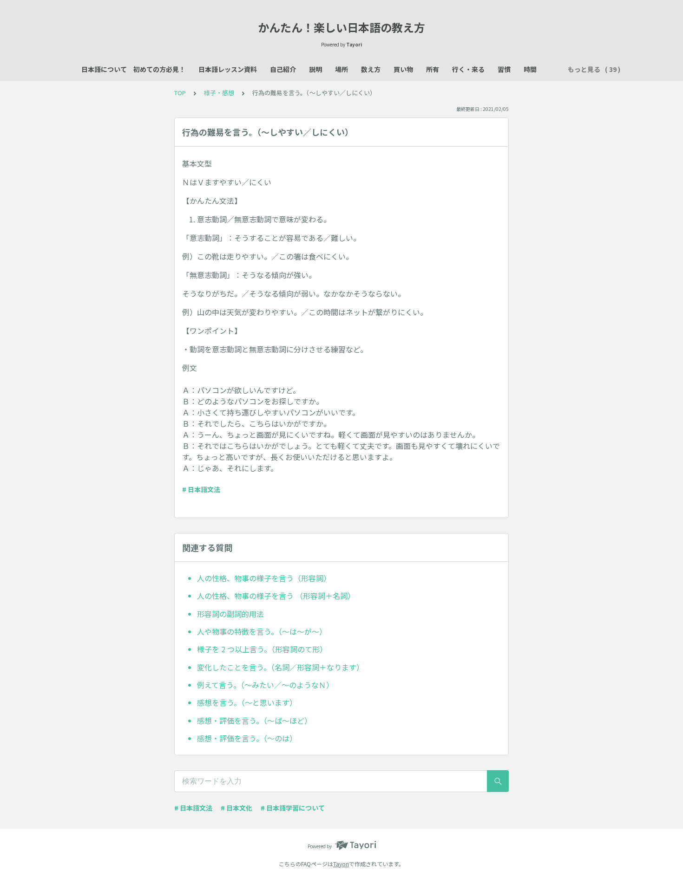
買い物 (403, 69)
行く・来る (468, 69)
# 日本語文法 (201, 489)
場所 (341, 69)
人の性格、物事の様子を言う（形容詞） (264, 578)
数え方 (371, 69)
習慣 (504, 69)
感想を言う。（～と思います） (247, 702)
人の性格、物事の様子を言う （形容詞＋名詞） (276, 595)
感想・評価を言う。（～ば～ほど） (254, 720)
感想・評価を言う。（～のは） (247, 738)
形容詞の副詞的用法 (230, 613)
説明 (315, 69)
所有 (432, 69)
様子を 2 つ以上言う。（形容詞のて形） (262, 649)
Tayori (341, 864)
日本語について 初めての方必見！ (133, 69)
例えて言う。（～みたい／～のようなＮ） (265, 684)
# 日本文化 (236, 807)
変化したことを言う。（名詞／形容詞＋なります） (280, 667)
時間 (530, 69)
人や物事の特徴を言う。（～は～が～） (262, 631)
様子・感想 (219, 92)
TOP (180, 92)
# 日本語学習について (293, 807)
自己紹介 (283, 69)
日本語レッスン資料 (227, 69)
